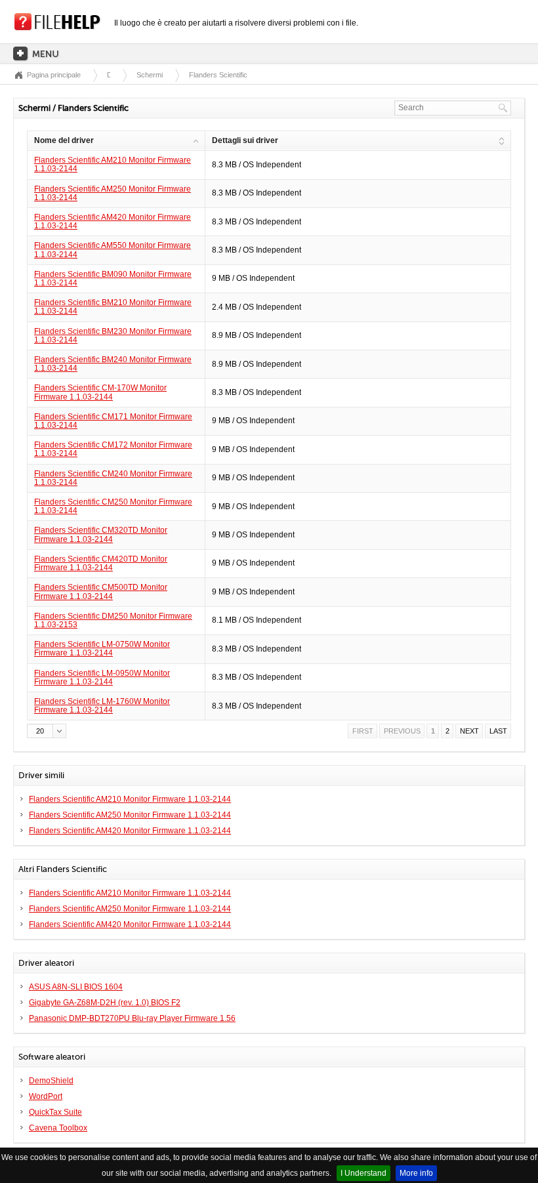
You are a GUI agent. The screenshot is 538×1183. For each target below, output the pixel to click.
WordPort (45, 1096)
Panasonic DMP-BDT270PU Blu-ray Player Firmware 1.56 (132, 1018)
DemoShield (51, 1080)
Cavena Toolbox (58, 1127)
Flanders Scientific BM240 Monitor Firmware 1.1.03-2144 (113, 364)
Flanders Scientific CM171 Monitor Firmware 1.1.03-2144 (113, 421)
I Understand (363, 1173)
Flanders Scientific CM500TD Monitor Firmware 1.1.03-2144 (100, 591)
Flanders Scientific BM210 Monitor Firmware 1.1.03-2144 (113, 307)
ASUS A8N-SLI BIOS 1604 (76, 986)
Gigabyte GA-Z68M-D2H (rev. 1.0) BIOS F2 (104, 1002)
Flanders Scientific (218, 75)
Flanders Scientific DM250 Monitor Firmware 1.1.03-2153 (113, 620)
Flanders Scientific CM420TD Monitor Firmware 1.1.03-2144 (100, 563)
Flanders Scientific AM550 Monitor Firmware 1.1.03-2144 (112, 250)
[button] (46, 731)
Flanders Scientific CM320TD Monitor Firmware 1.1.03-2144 (100, 534)
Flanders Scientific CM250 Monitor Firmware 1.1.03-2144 (113, 506)
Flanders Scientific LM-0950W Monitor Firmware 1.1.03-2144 (102, 677)
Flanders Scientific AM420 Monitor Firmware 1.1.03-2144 (112, 221)
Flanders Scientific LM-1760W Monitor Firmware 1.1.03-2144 (102, 706)
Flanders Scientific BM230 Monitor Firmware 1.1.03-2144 (113, 335)
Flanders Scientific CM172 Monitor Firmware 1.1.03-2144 (113, 449)
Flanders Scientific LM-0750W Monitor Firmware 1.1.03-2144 (102, 648)
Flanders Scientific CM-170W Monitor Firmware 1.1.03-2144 (100, 392)
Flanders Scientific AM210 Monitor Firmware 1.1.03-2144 (112, 164)
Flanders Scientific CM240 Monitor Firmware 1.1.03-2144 (113, 478)
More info (416, 1173)
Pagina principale (54, 75)
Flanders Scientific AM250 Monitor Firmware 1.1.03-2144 (112, 193)
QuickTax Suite (55, 1112)
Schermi (149, 75)
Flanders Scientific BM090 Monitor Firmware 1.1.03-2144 (113, 278)
